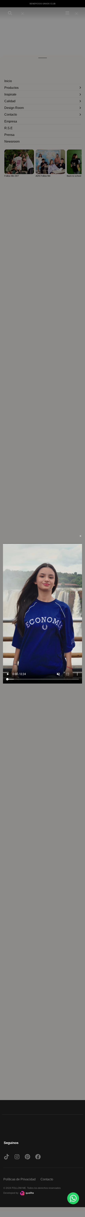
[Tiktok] (6, 1156)
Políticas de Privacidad (19, 1179)
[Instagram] (17, 1156)
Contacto (47, 1179)
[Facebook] (38, 1156)
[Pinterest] (27, 1156)
